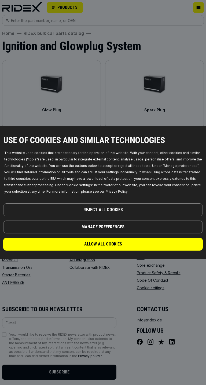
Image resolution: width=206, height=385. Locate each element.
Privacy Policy (117, 191)
